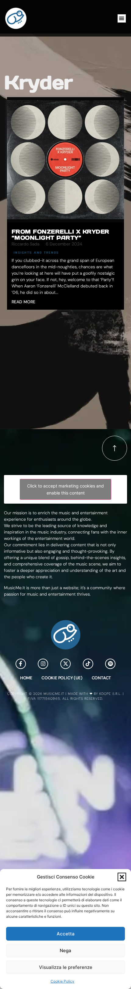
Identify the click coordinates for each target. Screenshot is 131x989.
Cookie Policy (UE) (61, 678)
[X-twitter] (65, 664)
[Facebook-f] (21, 664)
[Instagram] (43, 664)
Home (26, 678)
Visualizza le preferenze (65, 967)
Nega (65, 950)
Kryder (38, 82)
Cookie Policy (62, 981)
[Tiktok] (88, 664)
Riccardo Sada (25, 244)
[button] (122, 877)
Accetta (66, 934)
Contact (101, 678)
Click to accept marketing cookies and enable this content (65, 489)
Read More (23, 301)
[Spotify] (110, 664)
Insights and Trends (36, 252)
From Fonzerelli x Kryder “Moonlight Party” (60, 234)
